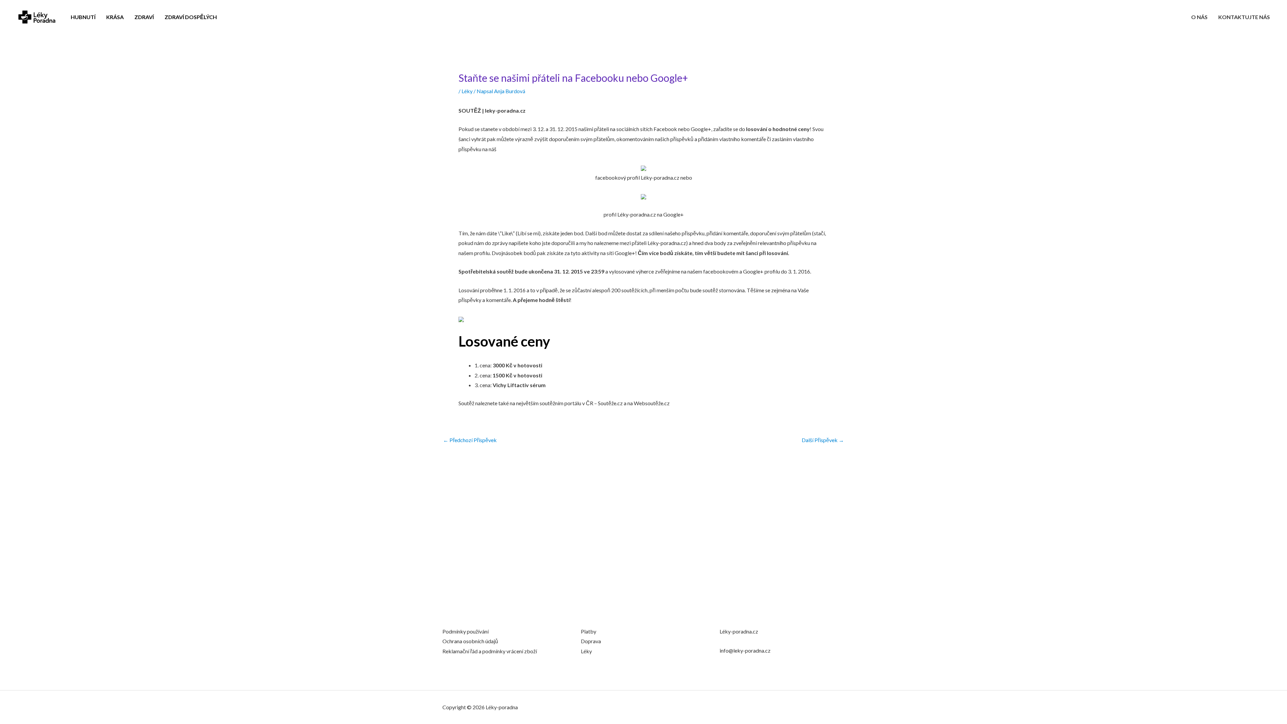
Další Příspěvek (823, 440)
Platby (588, 631)
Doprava (591, 641)
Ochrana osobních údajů (470, 641)
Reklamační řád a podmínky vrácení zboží (489, 651)
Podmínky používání (465, 631)
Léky (467, 91)
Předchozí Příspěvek (470, 440)
